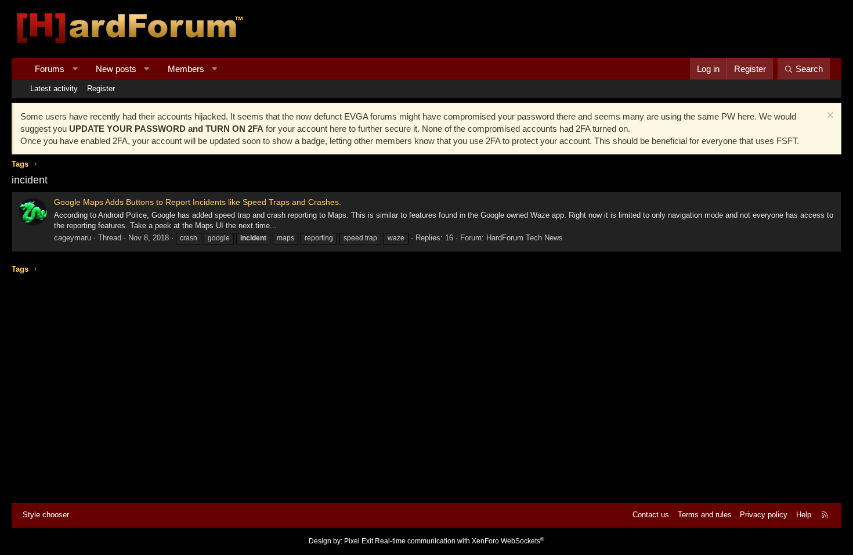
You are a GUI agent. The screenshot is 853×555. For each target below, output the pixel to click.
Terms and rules (705, 514)
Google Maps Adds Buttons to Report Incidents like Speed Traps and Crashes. (197, 202)
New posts (116, 69)
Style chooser (46, 514)
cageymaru (72, 237)
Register (101, 88)
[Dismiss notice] (829, 116)
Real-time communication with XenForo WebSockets (459, 541)
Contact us (650, 514)
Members (186, 69)
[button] (75, 69)
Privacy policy (763, 514)
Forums (49, 69)
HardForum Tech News (524, 237)
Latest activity (54, 88)
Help (803, 514)
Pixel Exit (358, 541)
